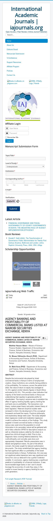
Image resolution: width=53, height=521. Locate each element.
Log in (9, 141)
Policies (10, 70)
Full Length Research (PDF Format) (18, 479)
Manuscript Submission (15, 53)
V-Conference (12, 58)
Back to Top (45, 513)
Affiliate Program (13, 66)
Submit (13, 208)
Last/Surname (40, 185)
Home (9, 41)
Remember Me (12, 137)
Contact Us (11, 75)
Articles (20, 483)
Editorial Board (12, 49)
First (14, 185)
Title (7, 185)
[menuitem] (17, 284)
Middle (26, 185)
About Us (10, 45)
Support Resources (14, 62)
